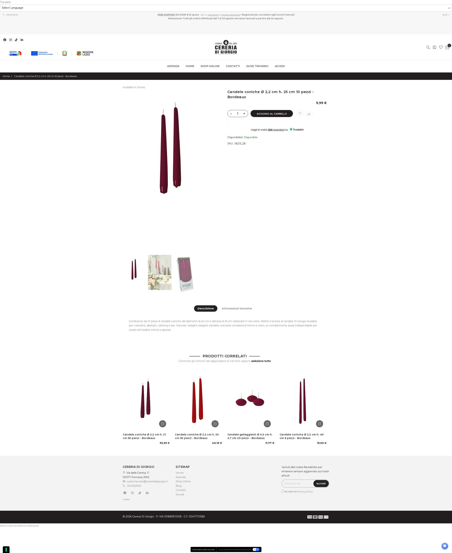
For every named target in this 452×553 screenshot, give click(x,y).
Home (190, 66)
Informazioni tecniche (237, 308)
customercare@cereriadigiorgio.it (147, 481)
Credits (126, 499)
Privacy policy (305, 491)
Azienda (181, 477)
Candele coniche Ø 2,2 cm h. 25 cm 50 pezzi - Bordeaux (197, 436)
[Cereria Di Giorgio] (226, 47)
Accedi (180, 494)
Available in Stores (134, 87)
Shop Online (183, 481)
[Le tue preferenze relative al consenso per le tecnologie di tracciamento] (6, 549)
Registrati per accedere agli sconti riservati (268, 14)
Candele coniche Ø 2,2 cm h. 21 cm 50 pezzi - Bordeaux (144, 436)
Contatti (181, 490)
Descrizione (206, 308)
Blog (179, 485)
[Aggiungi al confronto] (308, 113)
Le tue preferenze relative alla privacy (234, 549)
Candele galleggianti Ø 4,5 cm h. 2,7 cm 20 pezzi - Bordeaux (249, 436)
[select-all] (261, 361)
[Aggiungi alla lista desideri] (300, 113)
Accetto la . (299, 491)
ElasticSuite (33, 525)
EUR (445, 14)
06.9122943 (12, 14)
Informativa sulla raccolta (203, 549)
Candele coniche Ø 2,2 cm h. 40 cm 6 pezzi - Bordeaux (302, 436)
